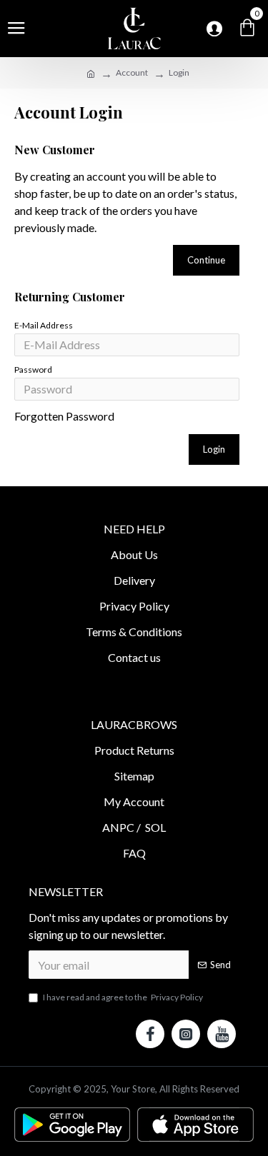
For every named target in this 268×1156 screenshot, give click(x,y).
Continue (206, 260)
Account (132, 72)
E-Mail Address (43, 325)
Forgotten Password (64, 416)
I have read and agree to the (123, 997)
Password (33, 369)
